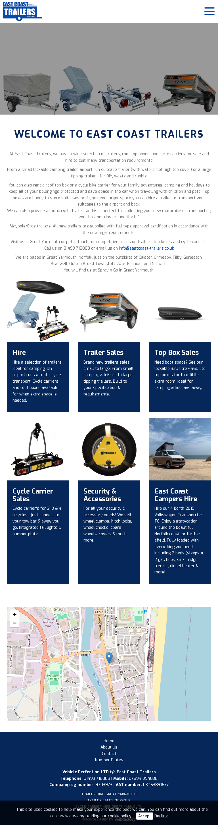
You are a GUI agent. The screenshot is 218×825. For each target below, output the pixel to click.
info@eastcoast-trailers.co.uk (146, 248)
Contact (109, 753)
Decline (161, 816)
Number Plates (109, 760)
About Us (109, 747)
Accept (144, 816)
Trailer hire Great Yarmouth (109, 794)
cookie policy (119, 816)
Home (109, 741)
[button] (109, 658)
